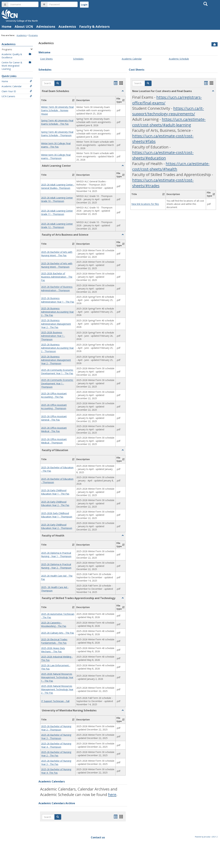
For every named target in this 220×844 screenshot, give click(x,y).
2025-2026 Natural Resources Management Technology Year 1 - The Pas (57, 677)
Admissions (45, 26)
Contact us (98, 837)
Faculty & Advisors (94, 26)
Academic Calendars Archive (56, 803)
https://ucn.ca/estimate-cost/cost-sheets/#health (171, 166)
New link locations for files (145, 204)
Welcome (44, 52)
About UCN (24, 26)
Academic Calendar (12, 86)
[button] (57, 83)
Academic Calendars (51, 781)
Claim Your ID (9, 91)
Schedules (78, 58)
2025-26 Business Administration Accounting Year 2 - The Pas (57, 312)
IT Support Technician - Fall (55, 701)
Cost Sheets (46, 58)
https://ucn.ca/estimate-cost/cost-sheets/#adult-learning (169, 122)
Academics (67, 26)
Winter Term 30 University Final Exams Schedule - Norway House (57, 110)
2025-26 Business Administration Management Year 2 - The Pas (56, 324)
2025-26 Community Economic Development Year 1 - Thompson (57, 384)
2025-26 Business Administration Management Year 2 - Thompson (56, 360)
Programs (33, 35)
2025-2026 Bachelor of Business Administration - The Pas (56, 277)
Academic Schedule (179, 58)
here (112, 794)
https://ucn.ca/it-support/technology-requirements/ (168, 111)
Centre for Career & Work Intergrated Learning (12, 65)
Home (6, 26)
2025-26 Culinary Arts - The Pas (57, 632)
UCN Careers (8, 96)
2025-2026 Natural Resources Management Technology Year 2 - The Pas (57, 689)
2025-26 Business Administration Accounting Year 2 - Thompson (57, 348)
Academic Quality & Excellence (12, 56)
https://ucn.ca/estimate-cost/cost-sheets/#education (163, 155)
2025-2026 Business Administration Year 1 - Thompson (53, 336)
